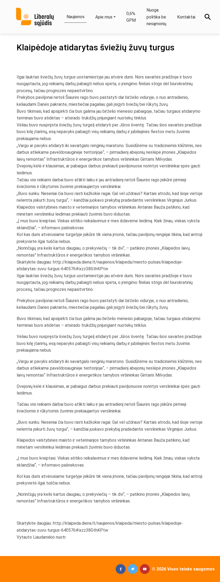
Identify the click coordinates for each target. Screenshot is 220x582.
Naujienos (76, 16)
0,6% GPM (131, 17)
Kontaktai (186, 17)
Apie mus (103, 17)
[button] (121, 569)
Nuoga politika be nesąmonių (156, 16)
